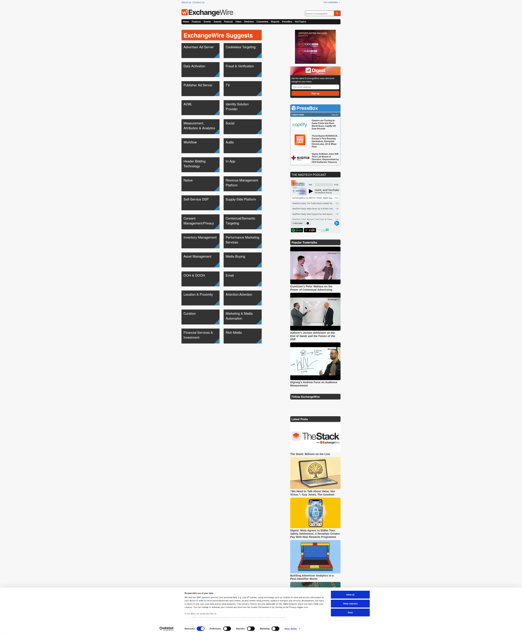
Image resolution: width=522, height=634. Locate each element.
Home (186, 22)
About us (186, 2)
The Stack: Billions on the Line (310, 454)
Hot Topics (300, 22)
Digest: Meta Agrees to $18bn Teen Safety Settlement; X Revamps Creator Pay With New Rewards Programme (315, 533)
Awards (217, 22)
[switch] (227, 628)
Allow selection (350, 603)
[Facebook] (305, 403)
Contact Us (198, 2)
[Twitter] (299, 403)
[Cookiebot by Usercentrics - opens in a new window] (166, 629)
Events (207, 22)
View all (334, 114)
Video (238, 22)
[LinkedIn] (312, 403)
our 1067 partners (201, 597)
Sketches (249, 22)
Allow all (350, 594)
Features (196, 22)
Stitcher (310, 230)
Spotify (297, 230)
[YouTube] (292, 403)
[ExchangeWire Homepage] (207, 12)
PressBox (287, 22)
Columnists (262, 22)
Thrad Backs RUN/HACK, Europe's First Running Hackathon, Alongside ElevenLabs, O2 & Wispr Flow (325, 141)
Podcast (228, 22)
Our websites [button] (331, 2)
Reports (275, 22)
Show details (290, 628)
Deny (350, 612)
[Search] (337, 13)
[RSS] (318, 403)
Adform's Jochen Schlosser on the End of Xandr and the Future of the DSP (312, 336)
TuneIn (323, 230)
